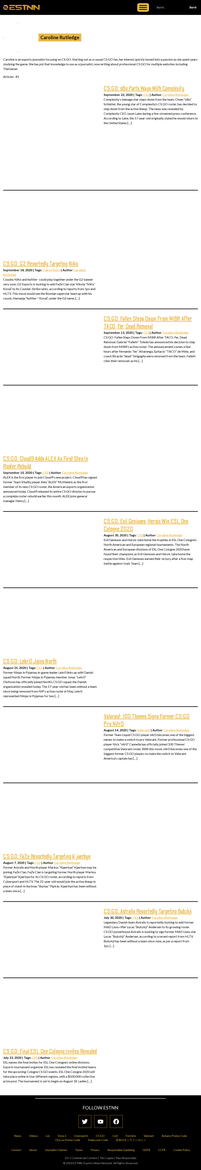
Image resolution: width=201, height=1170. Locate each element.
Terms (79, 1150)
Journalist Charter (56, 1150)
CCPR (161, 1150)
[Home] (21, 7)
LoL (48, 1135)
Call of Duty (51, 270)
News (17, 1135)
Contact (16, 1150)
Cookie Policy (181, 1150)
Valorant (143, 730)
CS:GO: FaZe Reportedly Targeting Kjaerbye (47, 856)
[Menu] (143, 7)
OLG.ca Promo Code (67, 1140)
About (33, 1150)
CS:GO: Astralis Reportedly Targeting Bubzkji (148, 911)
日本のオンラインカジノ (131, 1140)
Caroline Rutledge (175, 94)
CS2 (146, 94)
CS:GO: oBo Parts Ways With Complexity (144, 88)
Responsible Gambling (121, 1150)
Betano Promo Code (174, 1135)
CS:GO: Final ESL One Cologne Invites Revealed (50, 1051)
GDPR (146, 1150)
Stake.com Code (98, 1140)
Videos (33, 1135)
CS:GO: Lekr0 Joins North (30, 661)
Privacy (95, 1150)
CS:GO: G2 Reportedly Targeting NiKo (40, 263)
